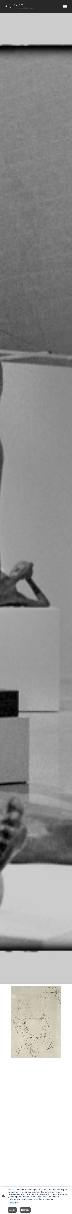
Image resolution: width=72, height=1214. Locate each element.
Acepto (12, 1210)
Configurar (13, 1203)
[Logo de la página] (19, 6)
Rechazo (25, 1210)
